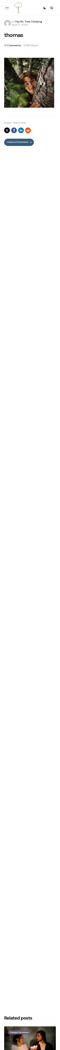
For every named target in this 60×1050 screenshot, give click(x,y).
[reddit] (28, 130)
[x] (7, 130)
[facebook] (14, 130)
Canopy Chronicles (19, 1032)
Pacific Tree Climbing (28, 21)
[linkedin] (21, 130)
